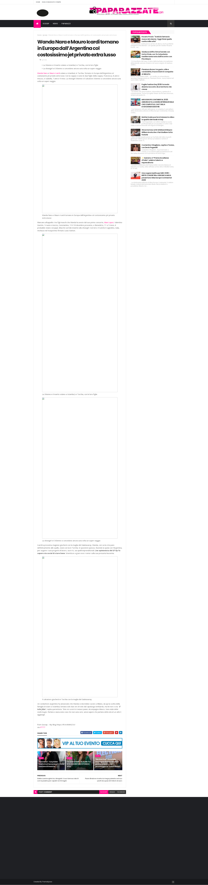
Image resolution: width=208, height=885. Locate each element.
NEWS (55, 23)
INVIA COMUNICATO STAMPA (51, 2)
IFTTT (42, 727)
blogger (103, 792)
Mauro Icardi (54, 73)
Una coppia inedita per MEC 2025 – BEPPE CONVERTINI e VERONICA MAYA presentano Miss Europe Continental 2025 (157, 176)
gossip (45, 35)
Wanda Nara (42, 73)
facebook (121, 792)
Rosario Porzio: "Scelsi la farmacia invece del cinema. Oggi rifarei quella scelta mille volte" (157, 39)
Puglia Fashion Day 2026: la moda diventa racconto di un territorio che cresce (157, 86)
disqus (112, 792)
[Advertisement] (52, 837)
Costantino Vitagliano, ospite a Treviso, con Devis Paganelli (158, 146)
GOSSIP (46, 23)
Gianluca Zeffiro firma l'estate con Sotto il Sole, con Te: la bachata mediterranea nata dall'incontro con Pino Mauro (157, 55)
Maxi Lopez (109, 222)
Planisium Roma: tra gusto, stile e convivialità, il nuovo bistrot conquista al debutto (157, 71)
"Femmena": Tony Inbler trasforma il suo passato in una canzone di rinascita (51, 764)
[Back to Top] (173, 882)
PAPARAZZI (66, 23)
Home (38, 2)
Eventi (41, 758)
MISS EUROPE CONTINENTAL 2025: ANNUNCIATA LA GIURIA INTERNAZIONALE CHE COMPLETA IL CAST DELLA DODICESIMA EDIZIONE (158, 103)
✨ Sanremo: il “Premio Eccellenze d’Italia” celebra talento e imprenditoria (155, 160)
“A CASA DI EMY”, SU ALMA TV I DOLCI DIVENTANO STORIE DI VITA (79, 764)
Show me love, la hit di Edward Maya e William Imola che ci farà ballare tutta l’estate (157, 132)
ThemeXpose (47, 882)
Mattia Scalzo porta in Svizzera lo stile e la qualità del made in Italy (158, 118)
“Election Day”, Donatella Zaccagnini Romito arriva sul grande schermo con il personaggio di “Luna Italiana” (107, 763)
